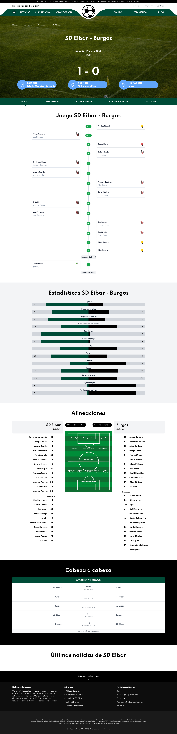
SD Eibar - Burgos (60, 25)
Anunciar (149, 6)
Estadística (140, 12)
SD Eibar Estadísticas (73, 706)
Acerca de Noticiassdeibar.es (130, 702)
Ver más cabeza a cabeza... (88, 631)
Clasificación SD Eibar (73, 695)
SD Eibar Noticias (72, 691)
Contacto (161, 6)
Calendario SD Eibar (73, 698)
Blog (161, 12)
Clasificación (43, 12)
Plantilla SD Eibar (72, 702)
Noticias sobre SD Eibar (25, 6)
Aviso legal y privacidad (127, 695)
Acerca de (135, 6)
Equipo (118, 12)
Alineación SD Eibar (75, 425)
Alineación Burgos (102, 425)
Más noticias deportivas (88, 676)
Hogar (15, 25)
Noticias (25, 12)
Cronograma (64, 12)
